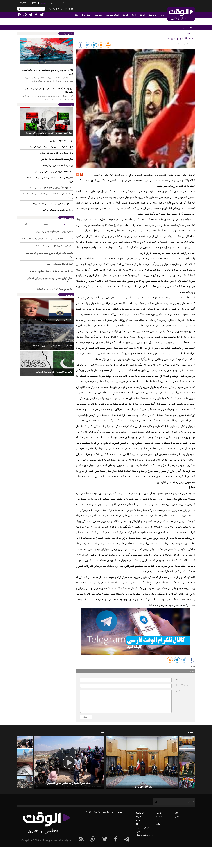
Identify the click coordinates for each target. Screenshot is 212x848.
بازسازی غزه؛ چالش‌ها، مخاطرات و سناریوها (52, 346)
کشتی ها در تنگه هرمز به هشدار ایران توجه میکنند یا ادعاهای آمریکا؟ (49, 179)
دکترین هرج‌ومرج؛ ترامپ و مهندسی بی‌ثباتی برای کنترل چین (47, 71)
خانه (162, 15)
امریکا (125, 15)
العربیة (61, 3)
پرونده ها (69, 295)
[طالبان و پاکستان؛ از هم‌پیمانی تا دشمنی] (47, 363)
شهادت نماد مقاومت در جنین (61, 140)
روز (64, 224)
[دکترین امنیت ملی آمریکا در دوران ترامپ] (47, 311)
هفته (45, 224)
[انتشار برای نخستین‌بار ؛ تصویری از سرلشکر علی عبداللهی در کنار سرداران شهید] (187, 768)
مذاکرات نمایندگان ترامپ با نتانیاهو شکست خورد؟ (53, 204)
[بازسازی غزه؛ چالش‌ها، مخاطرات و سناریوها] (47, 337)
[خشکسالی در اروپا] (187, 755)
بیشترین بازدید (67, 218)
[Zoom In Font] (81, 175)
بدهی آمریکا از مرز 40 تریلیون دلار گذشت (56, 153)
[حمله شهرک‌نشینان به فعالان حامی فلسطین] (25, 742)
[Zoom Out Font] (77, 175)
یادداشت (159, 817)
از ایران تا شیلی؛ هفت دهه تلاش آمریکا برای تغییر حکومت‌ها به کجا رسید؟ (47, 195)
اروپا (134, 15)
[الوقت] (181, 14)
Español (33, 3)
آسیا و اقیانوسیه (112, 15)
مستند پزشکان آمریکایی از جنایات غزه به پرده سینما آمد (51, 188)
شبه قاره (98, 15)
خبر (71, 105)
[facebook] (126, 839)
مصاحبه (158, 824)
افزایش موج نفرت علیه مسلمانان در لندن (57, 210)
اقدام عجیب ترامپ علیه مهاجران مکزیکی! (56, 159)
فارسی (43, 3)
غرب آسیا (153, 15)
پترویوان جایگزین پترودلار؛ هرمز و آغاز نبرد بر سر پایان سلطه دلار (49, 90)
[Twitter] (104, 839)
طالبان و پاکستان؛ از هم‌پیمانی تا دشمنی (54, 372)
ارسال (85, 717)
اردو (52, 3)
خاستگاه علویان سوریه (180, 38)
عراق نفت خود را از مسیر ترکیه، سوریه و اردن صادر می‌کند (50, 147)
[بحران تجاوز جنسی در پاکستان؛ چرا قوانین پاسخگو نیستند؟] (46, 121)
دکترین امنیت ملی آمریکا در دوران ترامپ (53, 320)
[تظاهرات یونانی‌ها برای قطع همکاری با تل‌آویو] (187, 782)
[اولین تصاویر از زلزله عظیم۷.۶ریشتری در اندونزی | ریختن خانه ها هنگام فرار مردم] (25, 768)
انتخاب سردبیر (67, 34)
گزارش (158, 813)
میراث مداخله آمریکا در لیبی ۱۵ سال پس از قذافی (54, 171)
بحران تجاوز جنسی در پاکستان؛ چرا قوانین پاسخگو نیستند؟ (49, 133)
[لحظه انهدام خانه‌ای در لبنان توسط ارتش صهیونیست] (25, 755)
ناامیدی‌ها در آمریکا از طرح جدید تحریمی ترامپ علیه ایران (173, 28)
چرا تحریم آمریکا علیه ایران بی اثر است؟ (57, 165)
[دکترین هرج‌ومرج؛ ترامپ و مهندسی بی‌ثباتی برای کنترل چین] (46, 51)
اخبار (177, 817)
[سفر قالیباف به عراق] (187, 742)
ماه (26, 224)
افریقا (142, 15)
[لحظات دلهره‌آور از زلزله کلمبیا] (25, 782)
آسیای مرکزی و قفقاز (82, 15)
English (23, 3)
